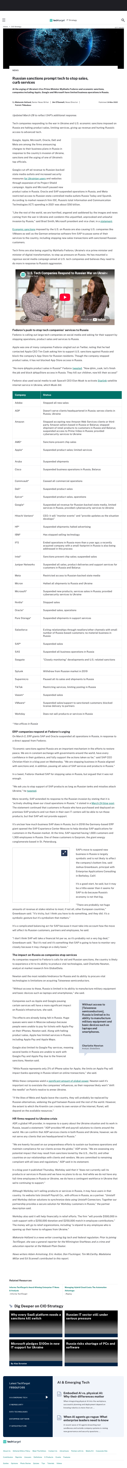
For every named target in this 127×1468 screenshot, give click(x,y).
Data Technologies (18, 1412)
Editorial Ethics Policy (21, 1451)
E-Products (48, 1457)
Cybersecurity (16, 1405)
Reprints (18, 1457)
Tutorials (50, 1463)
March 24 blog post (103, 803)
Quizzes (36, 1463)
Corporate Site (101, 1451)
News (15, 70)
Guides (6, 1463)
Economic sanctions (23, 229)
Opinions (14, 1463)
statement (106, 221)
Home (5, 27)
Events (58, 1457)
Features (66, 1457)
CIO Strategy (16, 27)
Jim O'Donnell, (58, 102)
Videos (59, 1463)
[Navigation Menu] (4, 20)
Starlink (102, 380)
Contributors (8, 1457)
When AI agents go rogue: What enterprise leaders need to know (86, 1418)
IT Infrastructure (18, 1426)
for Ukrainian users (35, 178)
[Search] (123, 20)
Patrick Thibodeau (23, 105)
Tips (43, 1463)
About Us (7, 1451)
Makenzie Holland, (23, 102)
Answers (27, 1457)
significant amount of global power (68, 1081)
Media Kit (90, 1451)
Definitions (38, 1457)
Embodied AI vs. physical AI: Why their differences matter (84, 1394)
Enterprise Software (19, 1419)
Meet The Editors (39, 1451)
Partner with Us (77, 1451)
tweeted (77, 368)
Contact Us (52, 1451)
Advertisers (64, 1451)
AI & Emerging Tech (18, 1397)
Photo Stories (25, 1463)
